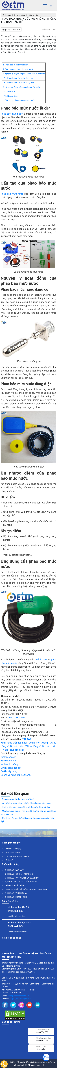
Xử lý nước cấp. (9, 757)
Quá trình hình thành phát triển (17, 856)
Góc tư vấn (33, 15)
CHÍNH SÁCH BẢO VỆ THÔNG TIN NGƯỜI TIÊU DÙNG (26, 889)
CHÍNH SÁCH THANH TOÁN (16, 893)
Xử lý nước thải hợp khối (14, 742)
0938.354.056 (15, 911)
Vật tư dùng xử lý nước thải (40, 746)
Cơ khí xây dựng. (9, 771)
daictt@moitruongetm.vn (17, 931)
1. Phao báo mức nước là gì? (15, 65)
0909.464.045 (15, 926)
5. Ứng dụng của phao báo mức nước (19, 100)
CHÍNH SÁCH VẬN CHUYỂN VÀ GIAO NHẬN (22, 878)
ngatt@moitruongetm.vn (17, 916)
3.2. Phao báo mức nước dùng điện (18, 82)
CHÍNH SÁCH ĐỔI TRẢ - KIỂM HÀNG (19, 874)
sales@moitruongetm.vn (18, 996)
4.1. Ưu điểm (9, 91)
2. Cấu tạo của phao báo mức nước (18, 69)
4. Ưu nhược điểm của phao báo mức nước (21, 87)
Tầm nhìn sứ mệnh (12, 852)
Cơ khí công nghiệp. (11, 767)
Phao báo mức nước (12, 113)
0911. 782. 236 (17, 717)
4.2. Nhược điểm (10, 96)
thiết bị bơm (41, 659)
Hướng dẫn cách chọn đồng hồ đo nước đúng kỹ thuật (26, 807)
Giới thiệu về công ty (13, 849)
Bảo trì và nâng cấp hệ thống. (16, 775)
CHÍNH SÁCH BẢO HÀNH (15, 886)
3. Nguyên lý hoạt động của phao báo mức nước (24, 73)
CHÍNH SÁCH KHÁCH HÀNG (16, 897)
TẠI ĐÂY (26, 739)
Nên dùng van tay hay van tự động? (17, 799)
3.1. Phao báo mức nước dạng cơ (18, 78)
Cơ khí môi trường (38, 742)
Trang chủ (8, 15)
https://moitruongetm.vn (20, 998)
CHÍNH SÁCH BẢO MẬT (14, 870)
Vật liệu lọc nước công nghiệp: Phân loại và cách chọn (26, 803)
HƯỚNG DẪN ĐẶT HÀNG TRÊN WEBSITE (21, 882)
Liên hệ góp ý (10, 860)
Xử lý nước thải (8, 760)
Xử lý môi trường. (9, 764)
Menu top (21, 15)
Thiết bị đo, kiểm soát (12, 749)
